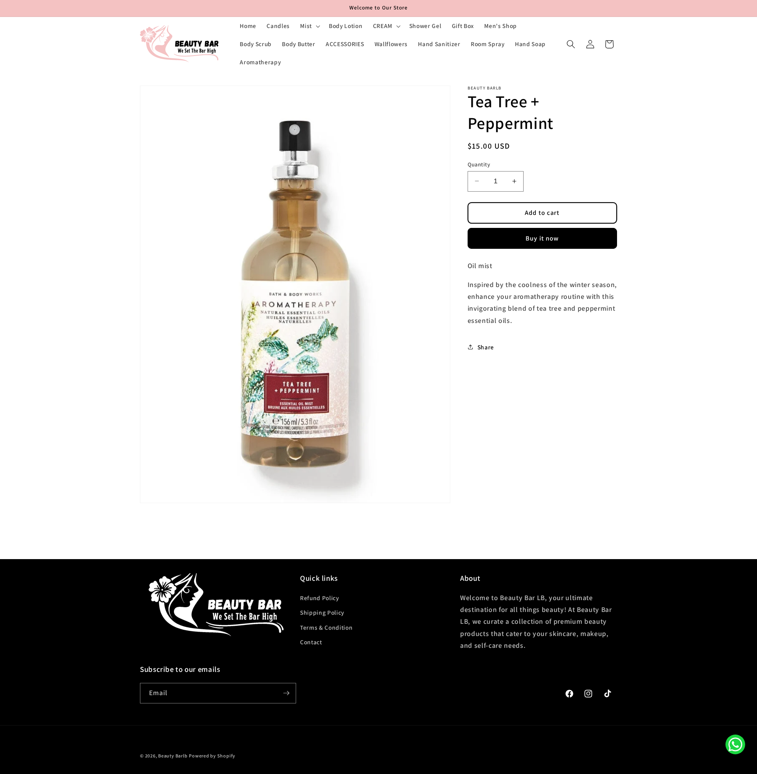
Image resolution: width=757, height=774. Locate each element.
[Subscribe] (286, 693)
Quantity (479, 164)
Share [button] (485, 347)
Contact (311, 642)
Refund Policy (319, 598)
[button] (309, 26)
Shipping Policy (322, 612)
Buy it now (542, 237)
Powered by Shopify (212, 756)
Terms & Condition (326, 627)
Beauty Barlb (172, 756)
